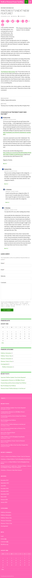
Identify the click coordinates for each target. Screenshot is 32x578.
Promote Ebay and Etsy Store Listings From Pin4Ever (13, 383)
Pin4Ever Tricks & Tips (6, 355)
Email (3, 269)
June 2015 (3, 485)
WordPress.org (4, 544)
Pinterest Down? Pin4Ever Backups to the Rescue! (13, 388)
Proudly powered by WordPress (7, 576)
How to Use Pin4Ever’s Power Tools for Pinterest (13, 440)
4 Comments (22, 16)
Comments (4, 541)
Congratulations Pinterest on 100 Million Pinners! (13, 380)
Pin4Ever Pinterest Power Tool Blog (12, 2)
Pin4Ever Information (6, 353)
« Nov (2, 342)
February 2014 (4, 499)
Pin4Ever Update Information (8, 99)
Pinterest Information (7, 8)
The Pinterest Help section (8, 71)
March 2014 (4, 496)
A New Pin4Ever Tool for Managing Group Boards (13, 436)
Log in (2, 536)
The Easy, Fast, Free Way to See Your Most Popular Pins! (15, 104)
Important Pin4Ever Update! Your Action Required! (13, 377)
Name (3, 263)
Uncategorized (4, 364)
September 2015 (5, 483)
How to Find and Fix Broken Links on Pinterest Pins (13, 428)
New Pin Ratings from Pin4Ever (8, 385)
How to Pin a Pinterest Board (8, 432)
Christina (14, 16)
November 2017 (5, 480)
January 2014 (4, 502)
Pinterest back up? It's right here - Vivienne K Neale (13, 466)
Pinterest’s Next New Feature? (14, 470)
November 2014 (5, 491)
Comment (3, 282)
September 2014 (5, 494)
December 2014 (5, 488)
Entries (3, 539)
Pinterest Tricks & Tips (6, 361)
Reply (6, 163)
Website (3, 276)
